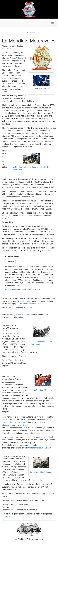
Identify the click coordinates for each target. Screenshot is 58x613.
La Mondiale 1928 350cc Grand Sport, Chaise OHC (32, 167)
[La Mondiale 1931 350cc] (43, 380)
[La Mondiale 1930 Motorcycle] (41, 462)
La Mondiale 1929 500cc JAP (41, 341)
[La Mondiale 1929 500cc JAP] (41, 331)
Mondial (29, 307)
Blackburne (7, 60)
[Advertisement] (29, 569)
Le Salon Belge (11, 289)
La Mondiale (28, 32)
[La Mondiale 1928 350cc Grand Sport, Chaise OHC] (32, 158)
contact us (6, 516)
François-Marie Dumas (20, 314)
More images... (18, 169)
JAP (23, 55)
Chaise (25, 424)
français (10, 261)
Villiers (19, 58)
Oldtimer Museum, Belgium (40, 447)
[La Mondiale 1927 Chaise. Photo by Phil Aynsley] (41, 80)
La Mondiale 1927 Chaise (41, 88)
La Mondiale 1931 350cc (43, 390)
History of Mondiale (31, 303)
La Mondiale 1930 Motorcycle (41, 472)
